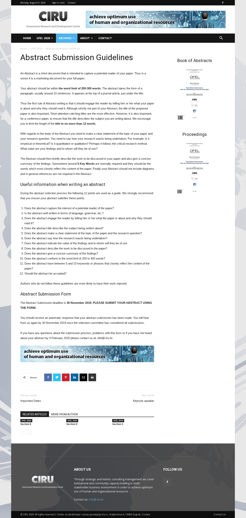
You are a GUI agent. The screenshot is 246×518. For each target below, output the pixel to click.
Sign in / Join (58, 2)
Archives (65, 38)
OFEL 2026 (43, 38)
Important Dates (30, 401)
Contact (72, 2)
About (85, 38)
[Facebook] (223, 2)
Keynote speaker (143, 401)
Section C (117, 424)
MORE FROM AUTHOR (64, 414)
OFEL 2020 (36, 48)
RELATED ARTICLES (35, 414)
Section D (71, 424)
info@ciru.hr (96, 499)
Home (27, 38)
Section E (25, 424)
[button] (221, 38)
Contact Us (220, 514)
